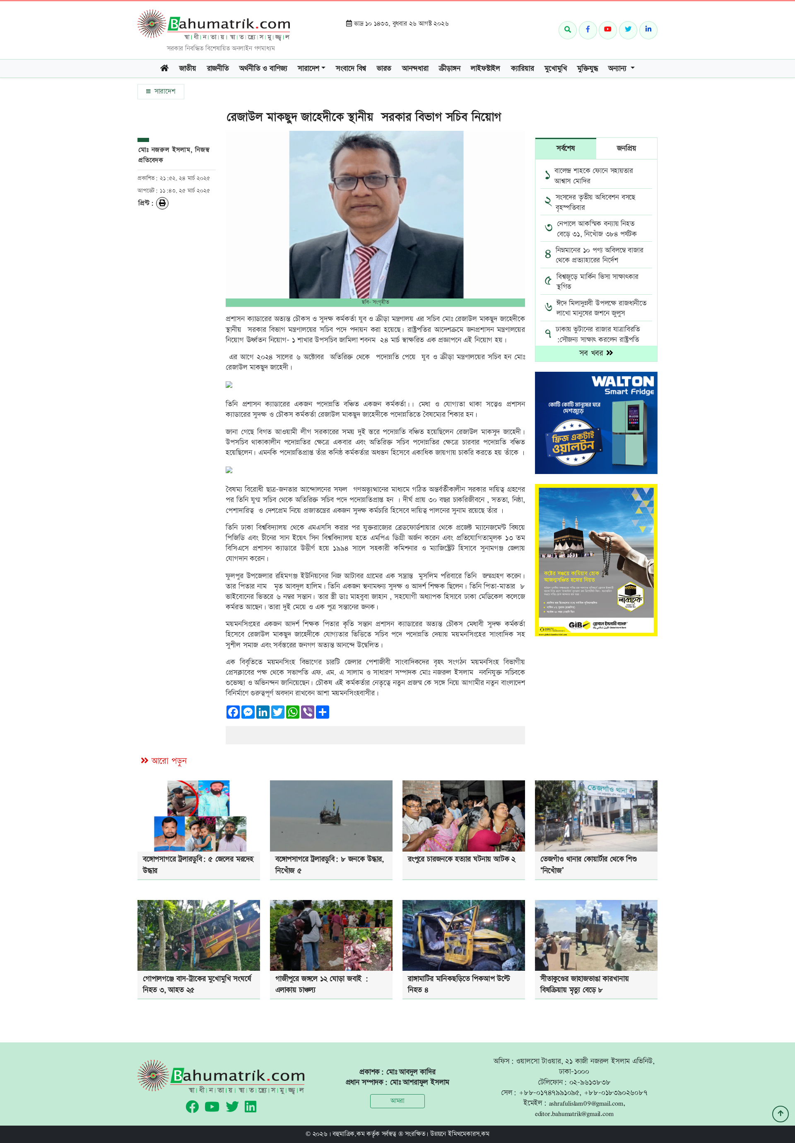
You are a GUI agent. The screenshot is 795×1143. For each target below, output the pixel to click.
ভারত (384, 68)
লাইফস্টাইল (485, 68)
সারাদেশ (164, 91)
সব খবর (592, 353)
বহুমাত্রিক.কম (348, 1134)
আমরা (397, 1101)
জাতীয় (187, 68)
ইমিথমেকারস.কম (468, 1134)
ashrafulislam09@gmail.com (586, 1103)
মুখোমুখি (555, 68)
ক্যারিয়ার (522, 68)
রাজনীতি (218, 68)
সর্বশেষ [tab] (565, 148)
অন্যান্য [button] (618, 68)
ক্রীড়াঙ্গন (449, 68)
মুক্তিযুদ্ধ (587, 68)
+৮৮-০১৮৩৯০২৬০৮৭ (616, 1093)
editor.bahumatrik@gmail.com (574, 1113)
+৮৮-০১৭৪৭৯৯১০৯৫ (549, 1093)
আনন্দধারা (415, 68)
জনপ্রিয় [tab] (626, 148)
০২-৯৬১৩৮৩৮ (590, 1082)
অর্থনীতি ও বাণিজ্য (263, 68)
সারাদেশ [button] (308, 68)
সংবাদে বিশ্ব (351, 68)
